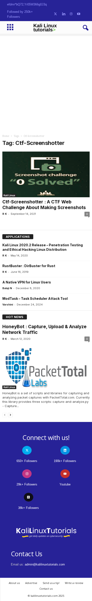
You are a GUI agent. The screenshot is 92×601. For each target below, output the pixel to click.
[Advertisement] (46, 82)
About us (14, 583)
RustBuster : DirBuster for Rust (28, 266)
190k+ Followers (65, 461)
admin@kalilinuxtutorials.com (45, 564)
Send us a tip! (51, 583)
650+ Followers (27, 461)
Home (5, 136)
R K (4, 213)
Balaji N (7, 288)
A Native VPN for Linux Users (26, 282)
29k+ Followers (27, 484)
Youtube (65, 484)
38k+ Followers (28, 508)
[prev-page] (4, 414)
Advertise (31, 583)
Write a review (74, 583)
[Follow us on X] (55, 14)
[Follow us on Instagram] (71, 14)
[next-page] (10, 414)
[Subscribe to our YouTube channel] (78, 14)
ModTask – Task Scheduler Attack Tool (35, 298)
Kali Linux (9, 195)
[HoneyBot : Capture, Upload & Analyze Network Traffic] (46, 366)
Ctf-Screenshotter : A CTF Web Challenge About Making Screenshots (44, 204)
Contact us (46, 588)
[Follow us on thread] (28, 497)
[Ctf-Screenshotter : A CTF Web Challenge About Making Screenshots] (46, 174)
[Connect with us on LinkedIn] (63, 14)
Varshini (7, 304)
